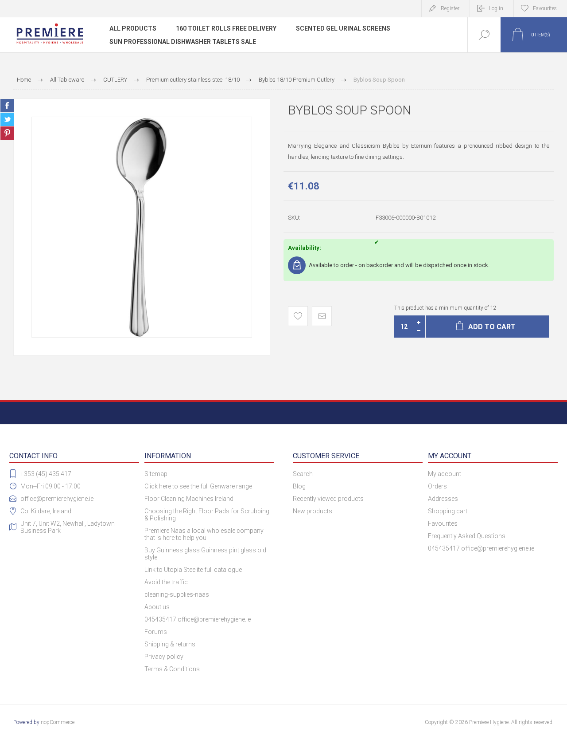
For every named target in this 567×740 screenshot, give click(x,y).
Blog (299, 486)
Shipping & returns (169, 644)
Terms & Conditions (172, 669)
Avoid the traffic (166, 582)
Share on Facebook (7, 105)
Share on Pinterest (7, 133)
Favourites (443, 523)
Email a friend (322, 316)
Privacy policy (163, 656)
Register (450, 8)
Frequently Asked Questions (466, 535)
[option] (141, 227)
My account (444, 473)
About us (157, 606)
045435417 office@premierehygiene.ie (197, 619)
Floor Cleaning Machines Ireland (188, 498)
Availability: (304, 247)
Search (303, 473)
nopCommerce (57, 722)
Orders (437, 486)
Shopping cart (447, 511)
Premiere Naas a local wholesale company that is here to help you (204, 534)
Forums (155, 631)
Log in (496, 8)
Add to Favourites (298, 316)
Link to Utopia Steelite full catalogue (193, 569)
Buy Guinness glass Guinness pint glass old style (205, 554)
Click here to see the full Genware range (198, 486)
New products (312, 511)
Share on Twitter (7, 119)
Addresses (443, 498)
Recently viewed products (328, 498)
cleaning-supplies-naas (176, 594)
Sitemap (155, 473)
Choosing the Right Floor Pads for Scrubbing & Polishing (206, 515)
